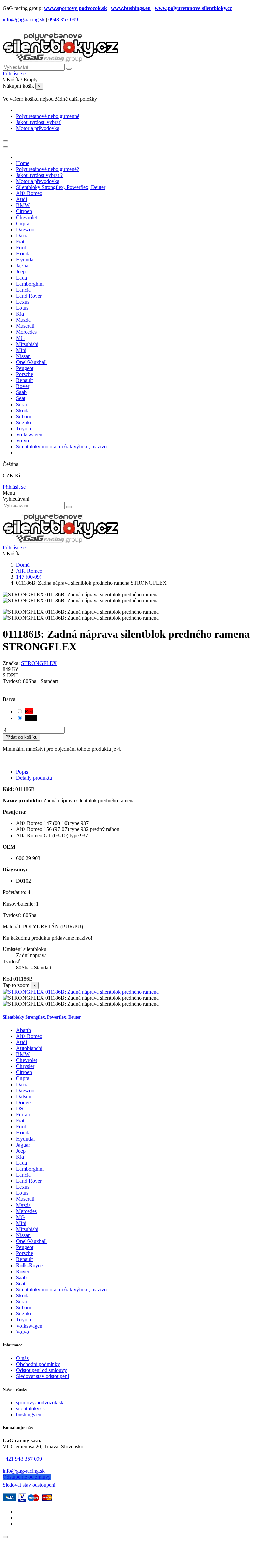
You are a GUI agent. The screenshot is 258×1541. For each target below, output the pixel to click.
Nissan (23, 1235)
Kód (8, 979)
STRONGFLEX (39, 663)
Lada (21, 1163)
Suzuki (23, 1313)
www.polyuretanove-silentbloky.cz (193, 8)
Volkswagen (29, 1326)
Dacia (22, 1084)
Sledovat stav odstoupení (42, 1376)
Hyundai (25, 1139)
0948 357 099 (63, 19)
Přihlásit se (14, 487)
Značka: (11, 663)
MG (20, 1217)
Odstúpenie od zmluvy (27, 1477)
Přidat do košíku (21, 737)
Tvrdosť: (13, 681)
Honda (23, 1132)
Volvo (22, 1332)
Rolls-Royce (29, 1265)
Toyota (23, 1319)
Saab (21, 1277)
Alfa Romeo (29, 1036)
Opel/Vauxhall (31, 1241)
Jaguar (23, 1145)
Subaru (23, 1307)
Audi (21, 1042)
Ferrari (23, 1114)
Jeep (21, 1151)
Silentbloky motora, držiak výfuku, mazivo (61, 1289)
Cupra (22, 1078)
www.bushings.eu (131, 8)
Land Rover (29, 1181)
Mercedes (26, 1211)
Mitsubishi (27, 1229)
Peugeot (24, 1247)
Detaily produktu (34, 778)
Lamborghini (30, 1169)
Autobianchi (29, 1048)
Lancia (23, 1175)
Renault (24, 1259)
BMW (23, 1054)
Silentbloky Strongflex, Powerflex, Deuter (42, 1017)
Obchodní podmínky (38, 1364)
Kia (20, 1157)
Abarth (23, 1030)
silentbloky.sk (30, 1408)
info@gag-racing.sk (24, 19)
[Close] (5, 147)
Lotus (22, 1193)
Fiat (20, 1120)
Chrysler (25, 1066)
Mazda (23, 1205)
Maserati (25, 1199)
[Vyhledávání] (69, 69)
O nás (22, 1358)
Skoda (23, 1295)
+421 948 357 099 (22, 1459)
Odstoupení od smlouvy (41, 1370)
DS (19, 1108)
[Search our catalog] (69, 507)
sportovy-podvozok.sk (39, 1402)
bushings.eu (28, 1414)
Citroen (24, 1072)
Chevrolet (26, 1060)
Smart (22, 1301)
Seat (20, 1283)
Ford (21, 1126)
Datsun (23, 1096)
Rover (22, 1271)
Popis (22, 772)
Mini (21, 1223)
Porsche (24, 1253)
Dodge (23, 1102)
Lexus (22, 1187)
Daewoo (25, 1090)
